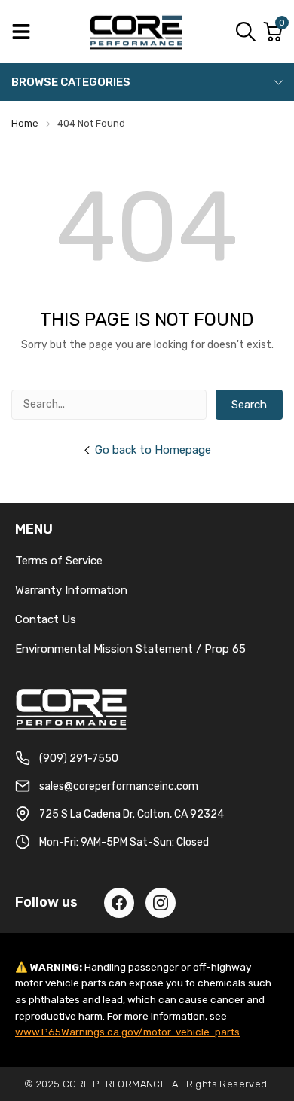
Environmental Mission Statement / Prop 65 (130, 649)
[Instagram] (160, 903)
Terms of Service (59, 560)
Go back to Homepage (153, 450)
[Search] (246, 31)
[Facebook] (119, 903)
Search (249, 404)
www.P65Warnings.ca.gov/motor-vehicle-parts (127, 1032)
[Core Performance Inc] (137, 32)
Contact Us (45, 619)
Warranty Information (71, 590)
